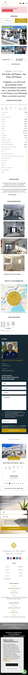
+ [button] (2, 286)
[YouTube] (20, 558)
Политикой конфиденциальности (11, 414)
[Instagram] (11, 558)
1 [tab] (5, 483)
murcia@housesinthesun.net (14, 588)
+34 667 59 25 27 (6, 365)
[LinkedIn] (17, 558)
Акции (20, 572)
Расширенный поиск (7, 10)
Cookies (22, 625)
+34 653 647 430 (14, 612)
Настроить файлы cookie (11, 668)
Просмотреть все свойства (14, 488)
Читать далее (12, 194)
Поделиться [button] (5, 59)
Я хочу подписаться (14, 528)
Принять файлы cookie (12, 664)
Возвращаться (15, 64)
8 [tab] (20, 483)
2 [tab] (7, 483)
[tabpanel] (14, 460)
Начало (7, 566)
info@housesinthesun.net (8, 370)
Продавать (20, 569)
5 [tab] (14, 483)
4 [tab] (12, 483)
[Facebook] (8, 558)
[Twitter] (14, 558)
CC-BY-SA (25, 312)
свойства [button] (7, 569)
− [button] (2, 288)
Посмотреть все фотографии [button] (12, 274)
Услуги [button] (7, 572)
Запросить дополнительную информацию (21, 21)
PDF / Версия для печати (19, 60)
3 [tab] (9, 483)
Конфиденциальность (13, 625)
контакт (20, 575)
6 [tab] (16, 483)
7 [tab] (18, 483)
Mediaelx (17, 627)
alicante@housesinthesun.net (14, 607)
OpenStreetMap (15, 312)
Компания (20, 566)
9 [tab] (22, 483)
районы (7, 575)
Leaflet (6, 312)
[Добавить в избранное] (25, 445)
